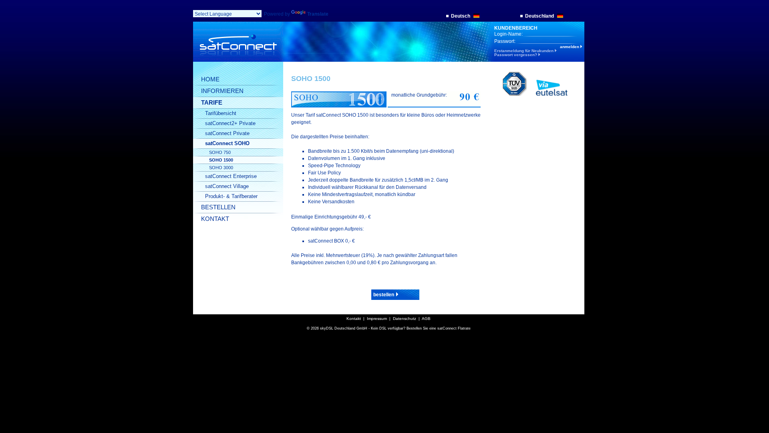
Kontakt (353, 318)
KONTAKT (215, 218)
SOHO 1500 (221, 160)
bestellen (384, 294)
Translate (317, 14)
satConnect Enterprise (231, 176)
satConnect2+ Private (230, 123)
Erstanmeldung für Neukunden (524, 51)
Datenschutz (404, 318)
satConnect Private (227, 133)
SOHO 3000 (221, 167)
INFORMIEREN (222, 90)
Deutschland (540, 16)
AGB (426, 318)
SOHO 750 (220, 152)
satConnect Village (227, 186)
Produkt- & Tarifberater (231, 196)
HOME (210, 79)
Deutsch (461, 16)
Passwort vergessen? (516, 55)
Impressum (377, 318)
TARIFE (211, 102)
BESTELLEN (218, 207)
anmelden (570, 47)
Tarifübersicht (220, 113)
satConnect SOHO (227, 143)
